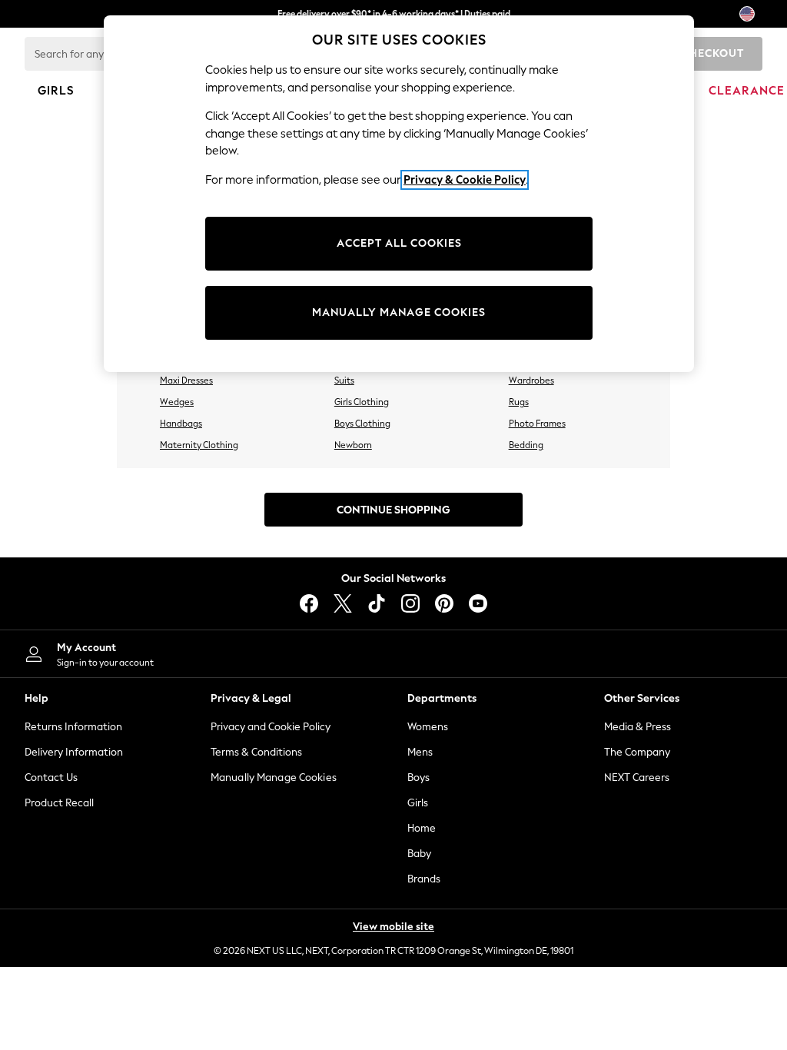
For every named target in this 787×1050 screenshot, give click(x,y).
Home (421, 828)
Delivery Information (74, 752)
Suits (344, 380)
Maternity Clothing (199, 445)
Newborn (353, 445)
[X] (343, 603)
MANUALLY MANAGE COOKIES (399, 312)
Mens (420, 752)
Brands (423, 879)
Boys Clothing (362, 423)
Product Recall (59, 802)
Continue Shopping (393, 510)
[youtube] (478, 603)
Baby (419, 853)
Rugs (519, 402)
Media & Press (637, 726)
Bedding (526, 445)
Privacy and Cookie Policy (270, 726)
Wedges (177, 402)
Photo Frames (537, 423)
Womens (427, 726)
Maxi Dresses (186, 380)
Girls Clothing (361, 402)
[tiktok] (377, 603)
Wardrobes (531, 380)
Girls (417, 802)
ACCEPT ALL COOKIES (399, 243)
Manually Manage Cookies (274, 777)
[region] (399, 193)
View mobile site (393, 926)
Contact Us (51, 777)
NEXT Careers (636, 777)
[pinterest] (444, 603)
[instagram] (410, 603)
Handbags (181, 423)
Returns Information (73, 726)
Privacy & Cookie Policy (464, 180)
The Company (637, 752)
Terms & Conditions (256, 752)
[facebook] (309, 603)
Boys (418, 777)
